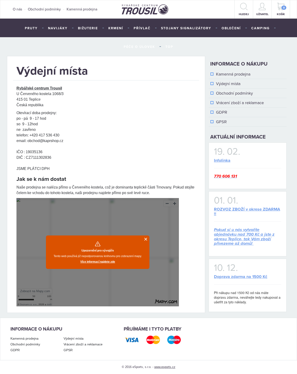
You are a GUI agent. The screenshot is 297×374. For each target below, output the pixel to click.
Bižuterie (88, 28)
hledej (244, 14)
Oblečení (231, 28)
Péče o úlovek (139, 47)
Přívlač (142, 28)
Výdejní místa (228, 83)
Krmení (115, 28)
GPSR (221, 121)
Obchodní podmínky (44, 9)
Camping (260, 28)
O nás (17, 9)
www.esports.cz (164, 367)
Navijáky (58, 28)
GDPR (221, 112)
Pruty (31, 28)
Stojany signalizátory (186, 28)
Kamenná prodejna (82, 9)
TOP (169, 47)
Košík (281, 11)
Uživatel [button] (262, 14)
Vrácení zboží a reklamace (240, 102)
